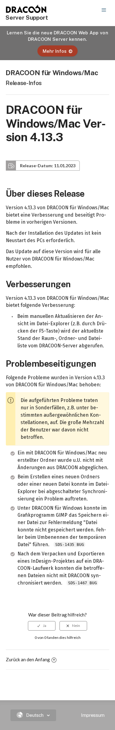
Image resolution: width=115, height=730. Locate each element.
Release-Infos (24, 83)
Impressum (93, 715)
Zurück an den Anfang (28, 659)
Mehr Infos (55, 51)
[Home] (26, 11)
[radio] (42, 625)
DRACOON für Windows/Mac (52, 72)
